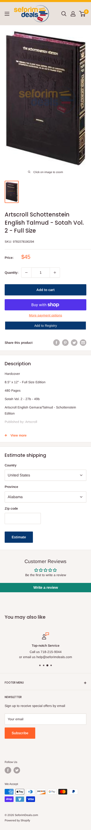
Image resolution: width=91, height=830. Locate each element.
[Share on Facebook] (56, 342)
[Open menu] (7, 14)
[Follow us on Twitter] (17, 770)
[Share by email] (83, 342)
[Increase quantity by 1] (55, 272)
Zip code (11, 508)
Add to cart (45, 290)
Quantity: (11, 272)
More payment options (45, 315)
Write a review (45, 587)
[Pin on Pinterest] (65, 342)
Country (11, 465)
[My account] (73, 13)
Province (11, 487)
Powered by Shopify (17, 820)
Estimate (19, 537)
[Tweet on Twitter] (74, 342)
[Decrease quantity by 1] (26, 272)
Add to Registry (45, 325)
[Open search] (63, 13)
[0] (82, 14)
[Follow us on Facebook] (8, 770)
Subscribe (20, 733)
